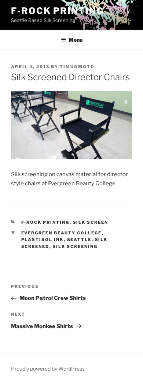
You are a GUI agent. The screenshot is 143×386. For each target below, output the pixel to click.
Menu (75, 40)
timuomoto (77, 66)
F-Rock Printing (57, 10)
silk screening (75, 246)
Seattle (79, 239)
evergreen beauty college (61, 232)
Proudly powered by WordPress (48, 368)
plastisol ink (42, 239)
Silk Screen (91, 222)
